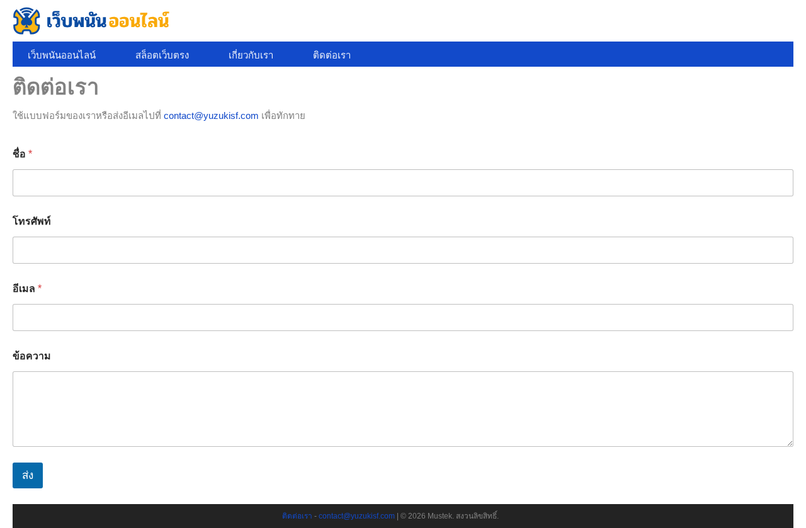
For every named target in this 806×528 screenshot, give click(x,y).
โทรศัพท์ (32, 221)
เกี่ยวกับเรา (251, 55)
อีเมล (27, 288)
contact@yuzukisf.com (211, 115)
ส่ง (27, 475)
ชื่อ (22, 154)
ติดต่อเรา (332, 55)
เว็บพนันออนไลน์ (62, 55)
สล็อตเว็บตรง (162, 55)
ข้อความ (32, 356)
